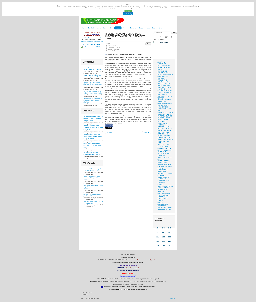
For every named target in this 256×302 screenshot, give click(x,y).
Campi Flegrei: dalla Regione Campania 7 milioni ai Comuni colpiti (92, 145)
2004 (163, 245)
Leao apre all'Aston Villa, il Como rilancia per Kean (93, 202)
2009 (169, 237)
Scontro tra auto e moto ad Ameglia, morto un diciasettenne (93, 69)
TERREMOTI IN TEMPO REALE (92, 44)
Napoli (148, 28)
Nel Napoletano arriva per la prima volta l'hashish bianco (92, 153)
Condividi (109, 126)
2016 (163, 228)
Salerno (154, 28)
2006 (169, 241)
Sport (111, 28)
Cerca (174, 33)
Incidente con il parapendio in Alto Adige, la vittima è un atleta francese (93, 84)
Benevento (133, 28)
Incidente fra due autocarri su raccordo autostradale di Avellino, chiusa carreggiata (93, 136)
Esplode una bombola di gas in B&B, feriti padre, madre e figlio (93, 92)
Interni (99, 28)
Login (160, 28)
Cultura (105, 28)
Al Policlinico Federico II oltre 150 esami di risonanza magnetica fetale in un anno (93, 118)
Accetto (128, 11)
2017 (157, 228)
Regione (118, 28)
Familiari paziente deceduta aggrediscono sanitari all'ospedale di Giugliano (93, 127)
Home (84, 28)
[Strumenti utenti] (148, 43)
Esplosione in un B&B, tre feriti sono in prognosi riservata (92, 76)
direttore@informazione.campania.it (92, 37)
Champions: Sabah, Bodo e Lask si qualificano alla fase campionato (93, 187)
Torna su (172, 298)
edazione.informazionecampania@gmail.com (92, 41)
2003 (169, 245)
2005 (157, 245)
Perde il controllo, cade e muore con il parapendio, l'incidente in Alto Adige (93, 100)
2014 (157, 232)
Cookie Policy (128, 14)
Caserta (141, 28)
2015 (169, 228)
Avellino (125, 28)
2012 (169, 232)
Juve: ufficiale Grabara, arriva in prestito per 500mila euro (93, 195)
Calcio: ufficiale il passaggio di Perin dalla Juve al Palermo (92, 170)
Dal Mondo (91, 28)
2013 (163, 232)
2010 (163, 237)
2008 (157, 241)
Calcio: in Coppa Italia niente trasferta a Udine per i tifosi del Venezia (92, 178)
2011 (157, 237)
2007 (163, 241)
